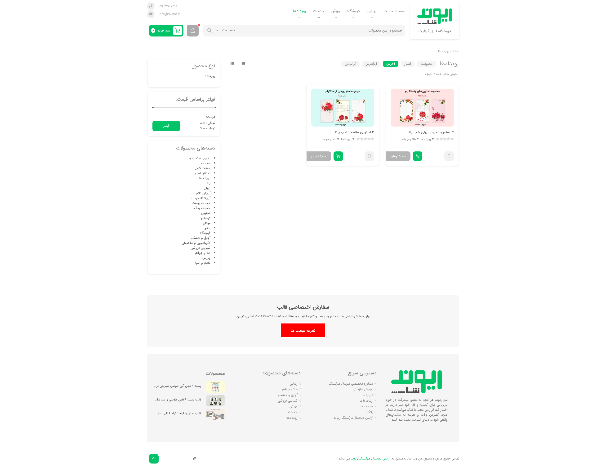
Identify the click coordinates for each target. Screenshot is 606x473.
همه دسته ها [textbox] (226, 30)
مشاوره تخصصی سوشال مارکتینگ (351, 383)
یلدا (208, 183)
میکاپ (206, 223)
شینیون (205, 213)
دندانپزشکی (202, 173)
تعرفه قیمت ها (303, 330)
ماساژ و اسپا (202, 262)
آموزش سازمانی (363, 389)
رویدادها (299, 11)
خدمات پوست (201, 203)
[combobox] (225, 30)
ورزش (335, 11)
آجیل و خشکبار (200, 238)
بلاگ (370, 412)
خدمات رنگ (202, 208)
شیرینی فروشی (200, 247)
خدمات (318, 11)
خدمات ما (367, 406)
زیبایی (371, 11)
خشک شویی (201, 168)
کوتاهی (205, 218)
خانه (456, 51)
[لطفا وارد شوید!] (193, 30)
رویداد (211, 76)
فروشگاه (353, 11)
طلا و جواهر (408, 139)
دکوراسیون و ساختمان (196, 243)
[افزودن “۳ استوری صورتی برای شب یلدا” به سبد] (417, 156)
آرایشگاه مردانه (200, 198)
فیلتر (166, 125)
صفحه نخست (394, 11)
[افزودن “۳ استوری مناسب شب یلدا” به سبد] (338, 156)
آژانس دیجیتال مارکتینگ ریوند (353, 417)
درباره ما (368, 395)
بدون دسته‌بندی (199, 158)
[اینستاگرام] (195, 459)
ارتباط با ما (366, 400)
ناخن (207, 228)
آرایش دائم (203, 193)
